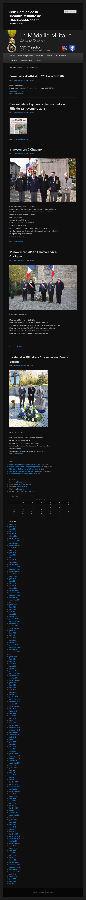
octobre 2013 (13, 869)
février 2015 (13, 831)
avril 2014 (12, 855)
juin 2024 (12, 579)
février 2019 (13, 723)
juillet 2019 (13, 711)
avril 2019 (12, 718)
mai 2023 (12, 609)
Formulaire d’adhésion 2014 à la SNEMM (36, 76)
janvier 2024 (13, 590)
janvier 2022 (13, 645)
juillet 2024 (13, 576)
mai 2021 (12, 661)
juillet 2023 (13, 605)
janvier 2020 (13, 697)
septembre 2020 (14, 680)
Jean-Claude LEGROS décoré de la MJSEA (24, 464)
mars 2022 (12, 640)
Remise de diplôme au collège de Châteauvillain (26, 471)
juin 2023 (12, 607)
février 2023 (13, 616)
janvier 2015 (13, 834)
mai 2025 (12, 555)
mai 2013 (12, 881)
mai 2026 (12, 529)
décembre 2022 (14, 621)
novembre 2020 (14, 675)
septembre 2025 (14, 545)
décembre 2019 (14, 699)
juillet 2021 (13, 657)
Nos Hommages (61, 56)
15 (50, 509)
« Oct (22, 516)
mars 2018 (12, 749)
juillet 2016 (13, 796)
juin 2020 (12, 685)
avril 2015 (12, 827)
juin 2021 (12, 659)
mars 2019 (12, 720)
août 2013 (12, 874)
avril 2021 (12, 664)
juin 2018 (12, 742)
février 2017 (13, 779)
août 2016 (12, 794)
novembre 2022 (14, 623)
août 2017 (12, 765)
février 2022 (13, 642)
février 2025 (13, 562)
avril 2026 (12, 531)
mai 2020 (12, 687)
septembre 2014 (14, 843)
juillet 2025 (13, 550)
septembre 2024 (14, 571)
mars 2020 (12, 692)
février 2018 (13, 751)
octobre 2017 (13, 761)
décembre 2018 (14, 727)
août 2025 (12, 548)
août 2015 (12, 817)
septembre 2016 (14, 791)
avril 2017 (12, 775)
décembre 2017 (14, 756)
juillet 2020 (13, 683)
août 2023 (12, 602)
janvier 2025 (13, 564)
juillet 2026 (13, 524)
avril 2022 (12, 638)
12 (23, 509)
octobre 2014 (13, 841)
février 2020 (13, 694)
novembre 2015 (14, 810)
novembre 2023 (14, 595)
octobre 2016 (13, 789)
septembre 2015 (14, 815)
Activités (49, 56)
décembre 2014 (14, 836)
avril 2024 (12, 583)
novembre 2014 (14, 839)
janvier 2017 (13, 782)
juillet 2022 (13, 630)
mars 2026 (12, 534)
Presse (25, 139)
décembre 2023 (14, 593)
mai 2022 (12, 635)
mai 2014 (12, 853)
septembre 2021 (14, 652)
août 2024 (12, 574)
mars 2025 (12, 560)
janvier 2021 (13, 671)
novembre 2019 (14, 701)
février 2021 (13, 668)
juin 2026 (12, 526)
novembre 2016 (14, 787)
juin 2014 (12, 850)
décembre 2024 (14, 567)
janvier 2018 (13, 753)
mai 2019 (12, 716)
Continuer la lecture (18, 91)
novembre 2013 (14, 867)
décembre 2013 (14, 865)
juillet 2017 (13, 768)
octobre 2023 (13, 597)
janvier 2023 (13, 619)
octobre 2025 (13, 543)
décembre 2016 (14, 784)
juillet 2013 (13, 876)
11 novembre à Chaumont (27, 149)
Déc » (60, 516)
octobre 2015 (13, 813)
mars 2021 (12, 666)
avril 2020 (12, 690)
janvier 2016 (13, 808)
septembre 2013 (14, 872)
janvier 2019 (13, 725)
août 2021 (12, 654)
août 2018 (12, 737)
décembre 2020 (14, 673)
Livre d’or (20, 482)
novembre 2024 (14, 569)
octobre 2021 (13, 649)
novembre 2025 (14, 541)
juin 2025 (12, 552)
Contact (38, 60)
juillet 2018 (13, 739)
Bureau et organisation (25, 56)
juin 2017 (12, 770)
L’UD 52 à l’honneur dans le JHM (20, 474)
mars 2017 (12, 777)
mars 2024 (12, 586)
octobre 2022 (13, 626)
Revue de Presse (26, 60)
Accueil (12, 56)
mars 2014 (12, 857)
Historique (39, 56)
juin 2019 (12, 713)
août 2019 (12, 708)
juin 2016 (12, 798)
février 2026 (13, 536)
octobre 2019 (13, 704)
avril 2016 (12, 803)
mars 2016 (12, 806)
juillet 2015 (13, 820)
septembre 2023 (14, 600)
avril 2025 (12, 557)
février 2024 (13, 588)
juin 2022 (12, 633)
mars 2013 (12, 884)
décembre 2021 (14, 647)
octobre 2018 (13, 732)
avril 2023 (12, 612)
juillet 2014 (13, 848)
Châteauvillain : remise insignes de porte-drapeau (26, 467)
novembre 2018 (14, 730)
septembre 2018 (14, 735)
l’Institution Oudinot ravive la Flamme (22, 469)
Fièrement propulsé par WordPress (43, 892)
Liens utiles (13, 60)
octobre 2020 (13, 678)
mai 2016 (12, 801)
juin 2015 (12, 822)
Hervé (32, 80)
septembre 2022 (14, 628)
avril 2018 (12, 746)
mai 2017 (12, 772)
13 (32, 509)
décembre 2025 (14, 538)
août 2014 (12, 846)
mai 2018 (12, 744)
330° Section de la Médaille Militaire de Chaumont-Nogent (25, 15)
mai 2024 (12, 581)
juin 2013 (12, 879)
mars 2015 (12, 829)
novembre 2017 (14, 758)
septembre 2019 (14, 706)
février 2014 (13, 860)
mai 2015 (12, 824)
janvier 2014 (13, 862)
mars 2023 (12, 614)
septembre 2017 (14, 763)
